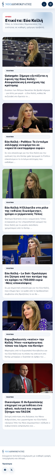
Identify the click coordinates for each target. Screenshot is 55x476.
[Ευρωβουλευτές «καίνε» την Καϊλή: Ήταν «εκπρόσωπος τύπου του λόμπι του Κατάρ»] (27, 315)
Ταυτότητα (7, 464)
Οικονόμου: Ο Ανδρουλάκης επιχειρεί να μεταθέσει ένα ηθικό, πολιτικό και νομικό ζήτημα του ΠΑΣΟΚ (24, 406)
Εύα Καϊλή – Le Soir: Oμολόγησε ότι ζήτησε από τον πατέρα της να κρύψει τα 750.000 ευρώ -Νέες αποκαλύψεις (26, 278)
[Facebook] (5, 469)
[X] (11, 469)
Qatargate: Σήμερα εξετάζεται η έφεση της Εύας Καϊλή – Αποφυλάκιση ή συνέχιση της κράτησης (26, 80)
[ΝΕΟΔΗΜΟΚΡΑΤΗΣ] (16, 4)
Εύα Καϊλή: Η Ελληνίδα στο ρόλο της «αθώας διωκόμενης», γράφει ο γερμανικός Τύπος (26, 211)
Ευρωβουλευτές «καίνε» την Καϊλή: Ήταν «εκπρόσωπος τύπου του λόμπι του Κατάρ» (24, 342)
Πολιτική (10, 71)
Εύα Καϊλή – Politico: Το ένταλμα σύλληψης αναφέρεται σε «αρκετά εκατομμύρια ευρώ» (26, 145)
